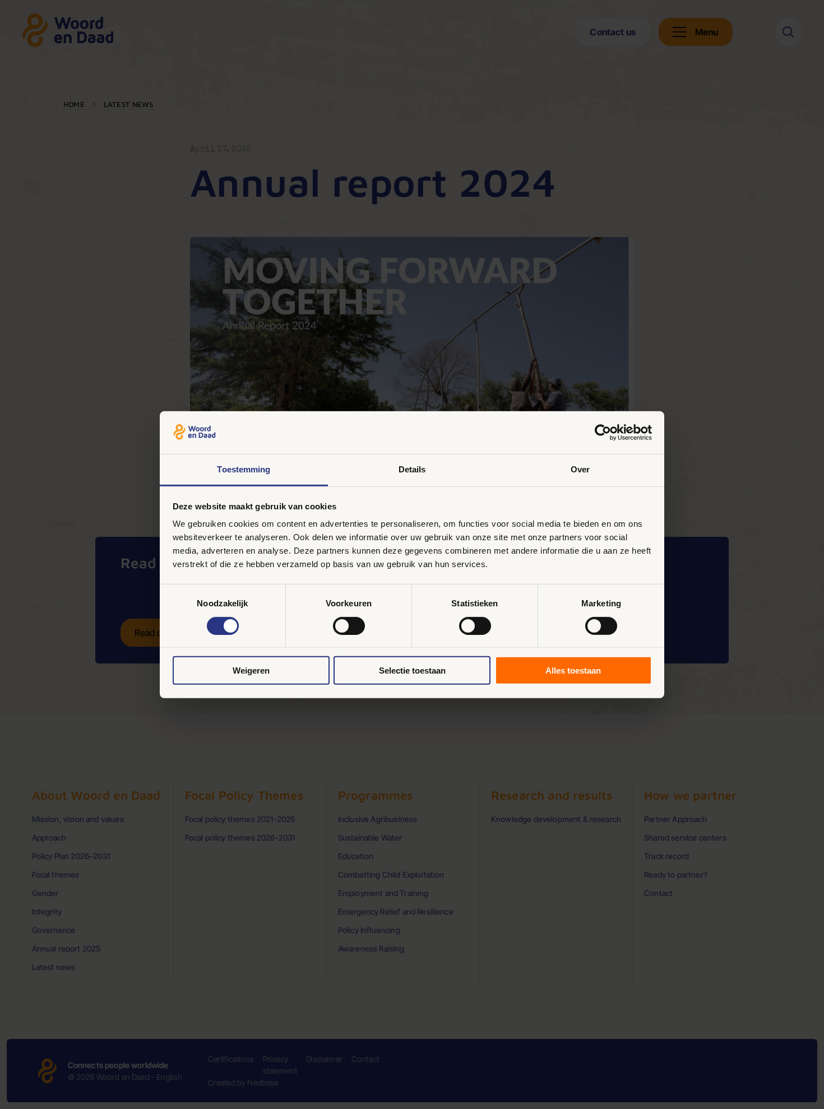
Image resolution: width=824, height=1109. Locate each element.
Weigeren (251, 670)
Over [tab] (580, 469)
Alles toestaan (573, 670)
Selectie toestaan (412, 670)
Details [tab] (412, 469)
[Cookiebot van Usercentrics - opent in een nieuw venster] (603, 432)
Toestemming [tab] (243, 469)
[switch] (349, 625)
